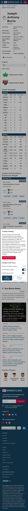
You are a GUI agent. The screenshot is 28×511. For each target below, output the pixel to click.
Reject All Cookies (19, 278)
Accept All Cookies (9, 257)
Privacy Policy (12, 246)
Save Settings (7, 278)
